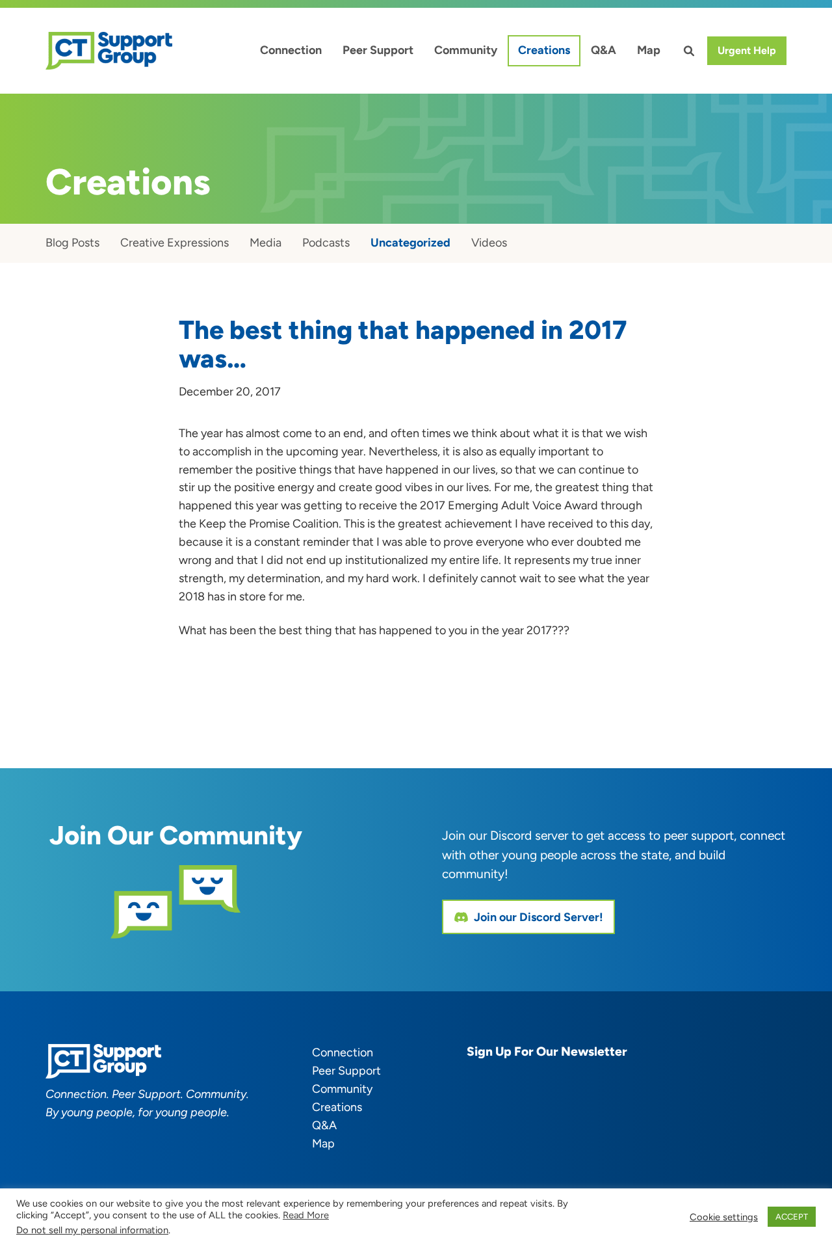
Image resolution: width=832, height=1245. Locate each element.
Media (265, 242)
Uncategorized (410, 242)
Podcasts (326, 242)
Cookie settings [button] (724, 1217)
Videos (489, 242)
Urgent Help (747, 50)
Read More (306, 1215)
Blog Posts (72, 242)
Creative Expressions (174, 242)
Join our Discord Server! (538, 917)
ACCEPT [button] (791, 1217)
